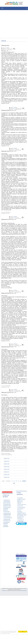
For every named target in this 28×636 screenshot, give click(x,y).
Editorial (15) (6, 477)
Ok (22, 631)
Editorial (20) (6, 463)
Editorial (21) (6, 461)
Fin (14, 483)
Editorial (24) (5, 293)
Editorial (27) (5, 219)
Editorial (7, 47)
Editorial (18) (6, 469)
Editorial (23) (5, 392)
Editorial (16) (6, 474)
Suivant (24, 481)
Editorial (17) (6, 471)
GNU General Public (23, 590)
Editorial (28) (5, 110)
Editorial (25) (5, 151)
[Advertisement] (14, 24)
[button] (14, 49)
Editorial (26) (5, 347)
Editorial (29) (5, 45)
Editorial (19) (6, 466)
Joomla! (3, 590)
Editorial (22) (6, 458)
